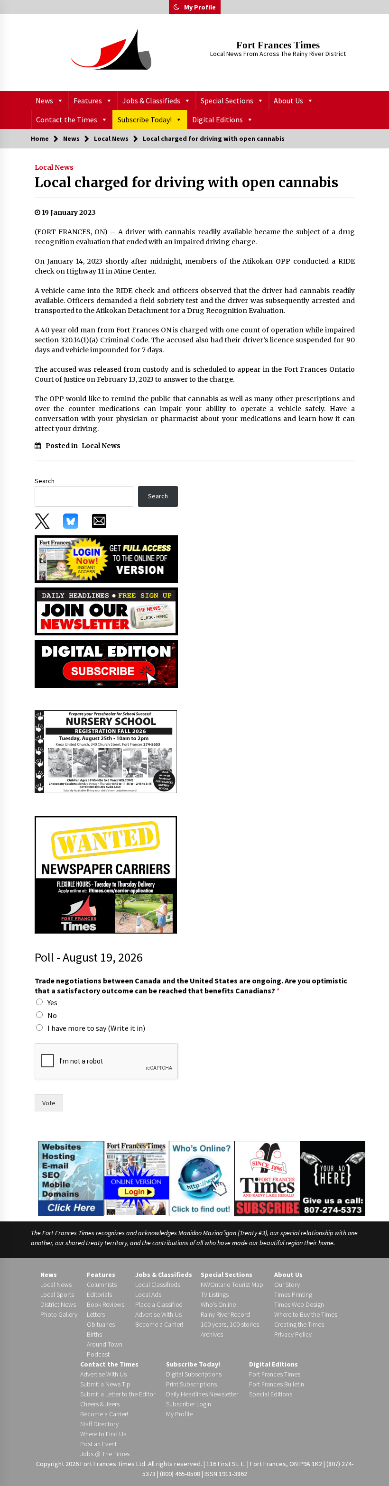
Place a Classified (159, 1304)
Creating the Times (299, 1324)
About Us (288, 100)
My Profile (200, 7)
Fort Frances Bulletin (276, 1384)
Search (45, 481)
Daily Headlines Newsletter (202, 1394)
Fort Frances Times (278, 45)
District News (58, 1304)
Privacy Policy (293, 1334)
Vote (49, 1103)
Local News (54, 167)
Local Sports (57, 1294)
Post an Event (98, 1444)
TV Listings (215, 1294)
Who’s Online (218, 1304)
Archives (212, 1334)
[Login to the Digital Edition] (136, 1177)
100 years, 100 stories (230, 1324)
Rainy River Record (225, 1314)
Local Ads (148, 1294)
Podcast (98, 1354)
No (52, 1015)
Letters (96, 1314)
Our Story (287, 1284)
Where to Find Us (103, 1434)
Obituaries (101, 1324)
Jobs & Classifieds (151, 100)
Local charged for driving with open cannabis (186, 182)
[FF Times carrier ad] (106, 874)
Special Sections (227, 100)
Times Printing (293, 1294)
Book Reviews (105, 1304)
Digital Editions (217, 119)
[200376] (106, 751)
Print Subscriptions (191, 1384)
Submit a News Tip (105, 1384)
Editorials (99, 1294)
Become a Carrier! (159, 1324)
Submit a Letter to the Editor (117, 1394)
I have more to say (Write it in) (96, 1028)
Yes (52, 1002)
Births (94, 1334)
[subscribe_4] (106, 610)
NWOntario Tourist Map (232, 1284)
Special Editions (270, 1394)
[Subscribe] (267, 1178)
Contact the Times (66, 119)
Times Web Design (299, 1304)
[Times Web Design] (71, 1178)
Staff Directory (99, 1424)
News (44, 100)
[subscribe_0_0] (106, 558)
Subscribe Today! (145, 119)
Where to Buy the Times (305, 1314)
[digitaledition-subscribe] (106, 663)
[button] (176, 7)
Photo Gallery (58, 1314)
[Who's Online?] (201, 1178)
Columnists (102, 1284)
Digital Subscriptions (194, 1374)
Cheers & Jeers (100, 1404)
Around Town (104, 1344)
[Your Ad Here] (332, 1178)
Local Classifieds (157, 1284)
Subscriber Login (188, 1404)
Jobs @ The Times (105, 1453)
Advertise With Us (158, 1314)
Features (88, 100)
